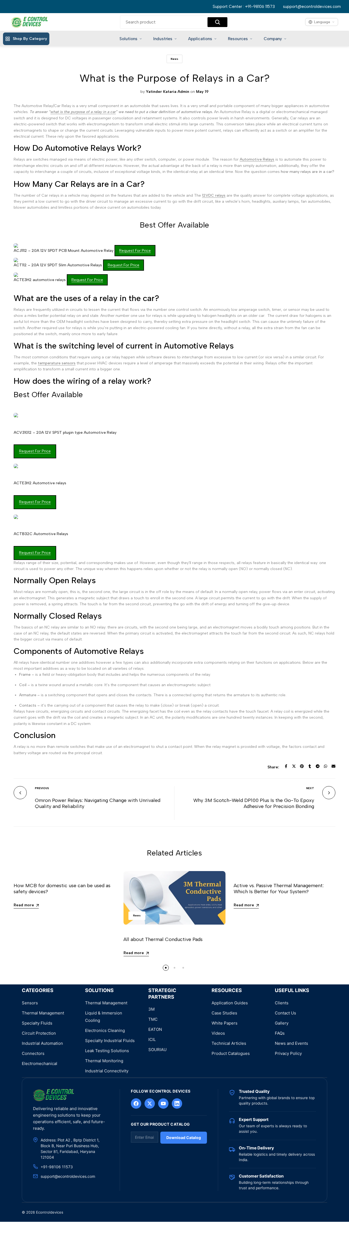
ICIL (152, 1039)
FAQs (280, 1033)
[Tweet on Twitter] (294, 766)
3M (151, 1009)
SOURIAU (157, 1049)
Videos (218, 1033)
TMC (153, 1019)
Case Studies (224, 1013)
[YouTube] (163, 1103)
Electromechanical (39, 1063)
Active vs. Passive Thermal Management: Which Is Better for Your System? (279, 889)
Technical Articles (229, 1043)
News (174, 59)
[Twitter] (150, 1103)
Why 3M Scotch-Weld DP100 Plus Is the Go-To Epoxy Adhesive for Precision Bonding (253, 803)
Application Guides (230, 1002)
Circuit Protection (39, 1033)
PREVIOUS (42, 788)
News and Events (291, 1043)
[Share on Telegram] (318, 766)
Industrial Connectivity (106, 1070)
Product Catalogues (231, 1053)
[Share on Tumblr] (310, 766)
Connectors (33, 1053)
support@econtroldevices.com (312, 6)
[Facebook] (136, 1103)
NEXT (310, 788)
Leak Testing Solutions (107, 1050)
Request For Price (135, 250)
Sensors (30, 1002)
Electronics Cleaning (105, 1030)
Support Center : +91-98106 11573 (244, 6)
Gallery (281, 1023)
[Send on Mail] (333, 766)
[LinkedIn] (177, 1103)
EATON (155, 1029)
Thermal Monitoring (104, 1060)
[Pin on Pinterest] (302, 766)
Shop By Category (30, 38)
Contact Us (285, 1013)
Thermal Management (43, 1013)
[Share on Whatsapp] (325, 766)
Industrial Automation (42, 1043)
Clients (281, 1002)
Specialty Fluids (37, 1023)
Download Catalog (183, 1137)
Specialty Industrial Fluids (110, 1040)
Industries (162, 38)
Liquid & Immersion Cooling (103, 1016)
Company (273, 38)
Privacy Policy (288, 1053)
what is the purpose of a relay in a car (83, 112)
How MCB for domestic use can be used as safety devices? (62, 889)
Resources (238, 38)
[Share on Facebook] (286, 766)
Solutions (128, 38)
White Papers (224, 1023)
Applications (200, 38)
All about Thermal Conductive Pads (163, 939)
